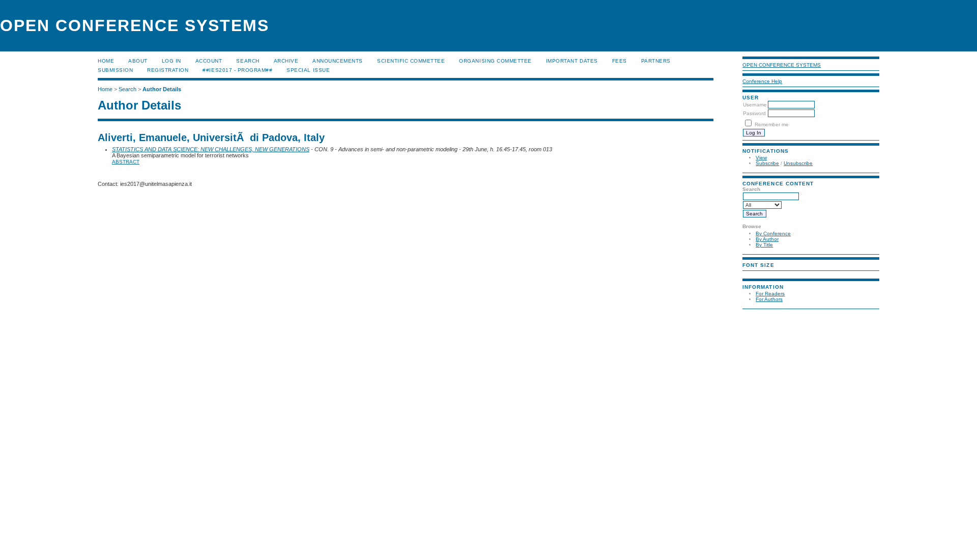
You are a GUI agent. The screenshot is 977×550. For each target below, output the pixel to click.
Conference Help (762, 81)
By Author (767, 239)
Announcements (337, 61)
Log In (171, 61)
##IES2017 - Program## (237, 70)
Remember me (772, 124)
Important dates (572, 61)
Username (755, 104)
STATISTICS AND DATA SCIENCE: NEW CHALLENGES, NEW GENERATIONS (210, 149)
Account (208, 61)
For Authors (769, 299)
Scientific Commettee (411, 61)
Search (247, 61)
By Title (764, 245)
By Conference (773, 233)
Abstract (125, 161)
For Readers (770, 293)
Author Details (161, 89)
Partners (656, 61)
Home (106, 61)
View (761, 157)
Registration (167, 70)
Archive (286, 61)
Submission (115, 70)
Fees (619, 61)
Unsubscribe (798, 163)
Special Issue (308, 70)
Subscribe (767, 163)
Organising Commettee (495, 61)
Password (754, 113)
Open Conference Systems (781, 65)
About (138, 61)
